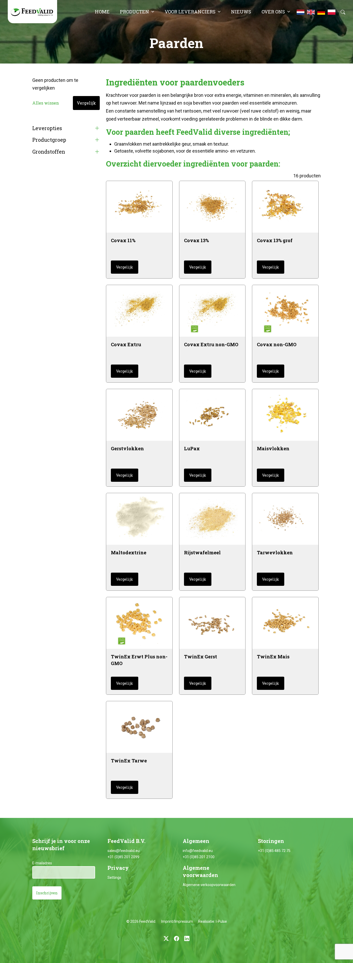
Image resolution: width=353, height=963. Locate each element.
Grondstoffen (48, 151)
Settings (114, 877)
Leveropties (47, 128)
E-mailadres (42, 863)
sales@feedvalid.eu (124, 851)
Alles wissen (45, 103)
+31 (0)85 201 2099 (123, 857)
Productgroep (49, 140)
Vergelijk (86, 103)
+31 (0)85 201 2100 (198, 857)
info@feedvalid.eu (198, 851)
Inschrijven (47, 892)
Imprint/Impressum (177, 921)
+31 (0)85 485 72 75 (274, 851)
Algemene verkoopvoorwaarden (209, 885)
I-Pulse (221, 921)
